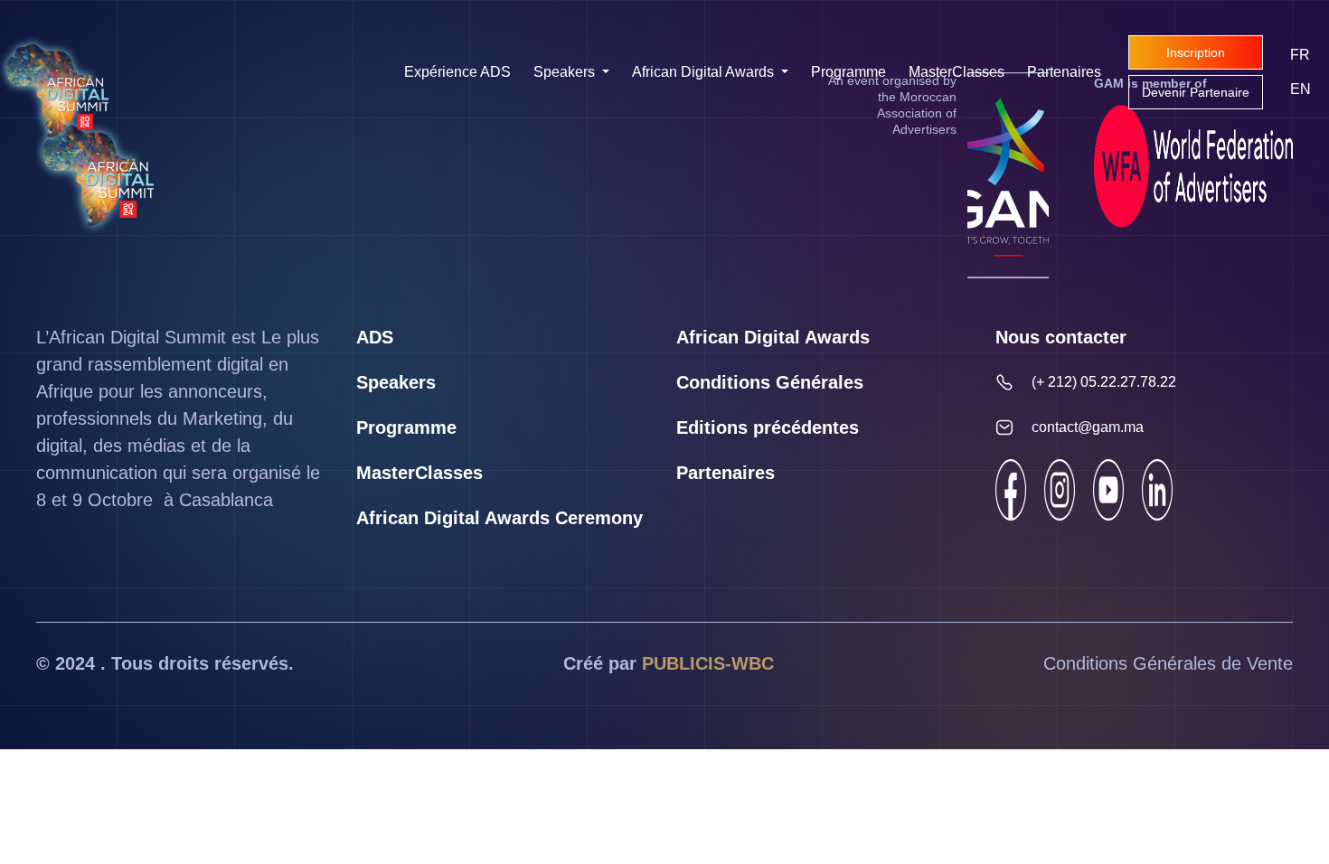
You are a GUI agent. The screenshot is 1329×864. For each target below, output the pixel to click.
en (1300, 89)
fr (1300, 54)
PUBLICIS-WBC (708, 663)
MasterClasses (956, 72)
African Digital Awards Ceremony (499, 518)
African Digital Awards (705, 72)
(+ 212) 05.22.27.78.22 (1104, 382)
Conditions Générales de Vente (1168, 663)
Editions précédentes (767, 427)
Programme (848, 72)
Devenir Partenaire (1195, 92)
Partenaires (1064, 72)
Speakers (566, 72)
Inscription (1195, 52)
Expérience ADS (457, 72)
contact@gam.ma (1088, 427)
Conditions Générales (769, 382)
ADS (374, 337)
